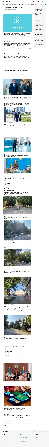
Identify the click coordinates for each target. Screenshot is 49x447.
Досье (18, 4)
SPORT (30, 1)
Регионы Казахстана (13, 346)
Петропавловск (7, 346)
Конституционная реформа (26, 4)
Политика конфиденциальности (23, 437)
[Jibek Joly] (41, 4)
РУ (38, 1)
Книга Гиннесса (23, 346)
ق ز (42, 1)
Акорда (7, 4)
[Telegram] (9, 62)
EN (39, 1)
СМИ (17, 60)
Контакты (37, 437)
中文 (40, 1)
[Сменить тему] (34, 1)
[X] (13, 62)
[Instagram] (5, 62)
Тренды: (4, 4)
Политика (4, 437)
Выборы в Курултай (8, 178)
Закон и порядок (14, 4)
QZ (37, 1)
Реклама (37, 438)
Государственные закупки (22, 441)
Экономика (4, 440)
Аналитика (26, 1)
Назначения (9, 4)
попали (28, 340)
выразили (5, 343)
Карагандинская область (12, 60)
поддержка (13, 417)
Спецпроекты (21, 4)
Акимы (23, 178)
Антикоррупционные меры (22, 440)
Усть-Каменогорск (18, 178)
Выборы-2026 (32, 4)
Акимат (6, 60)
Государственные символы (23, 438)
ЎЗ (43, 1)
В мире (4, 441)
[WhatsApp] (7, 62)
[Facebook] (11, 62)
